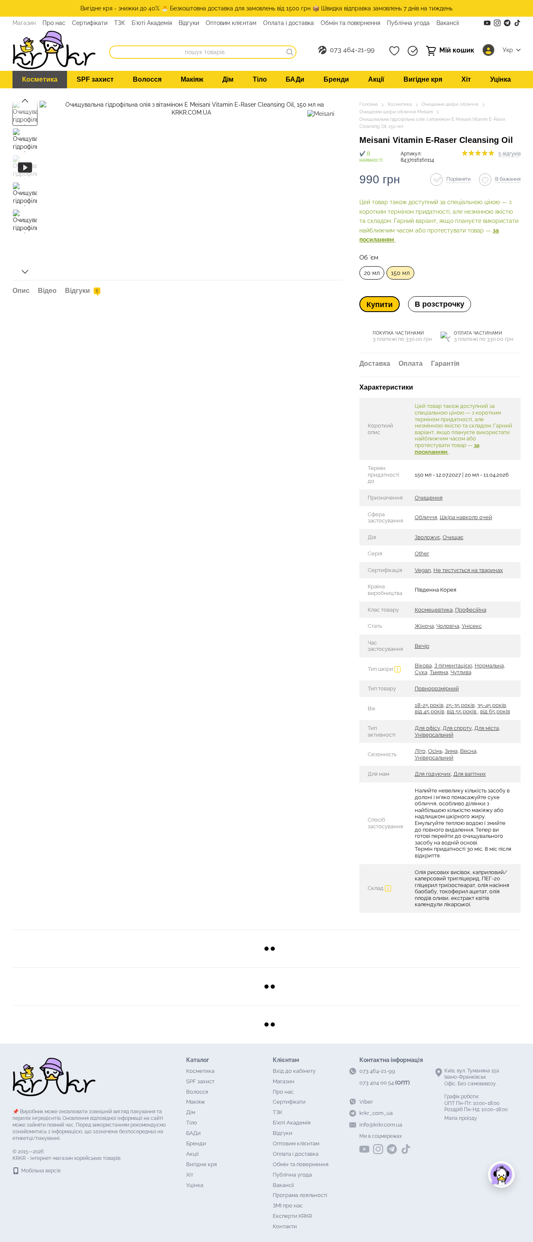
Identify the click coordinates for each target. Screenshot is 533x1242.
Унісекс (472, 626)
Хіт (466, 79)
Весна (468, 751)
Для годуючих (433, 774)
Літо (420, 751)
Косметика (39, 79)
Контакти (285, 1226)
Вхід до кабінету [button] (294, 1071)
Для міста (486, 728)
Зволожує (427, 537)
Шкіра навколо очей (466, 517)
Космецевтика (434, 610)
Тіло (260, 79)
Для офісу (427, 728)
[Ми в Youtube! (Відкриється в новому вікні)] (487, 23)
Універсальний (434, 735)
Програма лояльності (300, 1195)
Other (422, 553)
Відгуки (189, 23)
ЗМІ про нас (288, 1205)
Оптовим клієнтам (231, 23)
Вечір (422, 646)
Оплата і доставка (288, 23)
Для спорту (457, 728)
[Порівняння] (413, 51)
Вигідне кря (422, 79)
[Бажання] (394, 51)
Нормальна (489, 665)
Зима (451, 751)
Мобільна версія (40, 1171)
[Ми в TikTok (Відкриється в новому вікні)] (517, 23)
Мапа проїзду (460, 1118)
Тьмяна (439, 672)
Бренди (336, 79)
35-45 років (491, 705)
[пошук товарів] (289, 52)
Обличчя (426, 517)
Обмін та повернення (350, 23)
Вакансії (447, 23)
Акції (376, 79)
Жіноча (424, 626)
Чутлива (461, 672)
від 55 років (462, 711)
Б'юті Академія (152, 23)
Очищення (429, 498)
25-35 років (460, 705)
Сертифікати (89, 23)
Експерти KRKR (292, 1216)
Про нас (53, 23)
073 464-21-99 (352, 50)
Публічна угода (408, 23)
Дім (228, 79)
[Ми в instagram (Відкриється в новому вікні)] (497, 23)
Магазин (24, 23)
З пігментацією (453, 665)
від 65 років (495, 711)
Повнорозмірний (437, 688)
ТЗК (119, 23)
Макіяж (192, 79)
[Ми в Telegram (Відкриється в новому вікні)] (507, 23)
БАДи (295, 79)
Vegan (423, 570)
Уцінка (500, 79)
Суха (421, 672)
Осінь (435, 751)
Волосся (147, 79)
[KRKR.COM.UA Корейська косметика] (54, 1077)
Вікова (423, 665)
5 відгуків (509, 154)
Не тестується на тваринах (468, 570)
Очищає (453, 537)
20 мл (372, 273)
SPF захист (95, 79)
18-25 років (429, 705)
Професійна (470, 610)
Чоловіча (447, 626)
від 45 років (429, 711)
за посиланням (447, 448)
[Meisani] (320, 113)
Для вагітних (469, 774)
